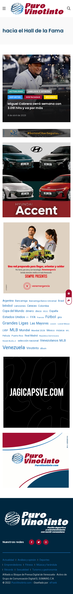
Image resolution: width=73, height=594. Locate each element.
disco (38, 311)
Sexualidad (23, 569)
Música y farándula (46, 564)
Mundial (24, 330)
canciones (20, 306)
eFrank (53, 582)
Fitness (29, 564)
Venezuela (14, 347)
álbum (43, 348)
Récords (51, 97)
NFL (67, 331)
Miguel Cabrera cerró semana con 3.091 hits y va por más (34, 106)
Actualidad (16, 91)
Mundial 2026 (38, 330)
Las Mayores (39, 323)
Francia (40, 317)
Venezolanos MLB (53, 340)
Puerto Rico (17, 335)
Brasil (61, 300)
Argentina (8, 300)
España (53, 311)
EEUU (45, 311)
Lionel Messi (64, 324)
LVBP (5, 330)
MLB (14, 330)
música (60, 330)
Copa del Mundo (13, 311)
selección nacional (28, 340)
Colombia (43, 305)
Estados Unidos (14, 317)
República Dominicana (49, 336)
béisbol (8, 306)
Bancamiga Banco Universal (43, 300)
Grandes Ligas (15, 323)
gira (60, 317)
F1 (27, 317)
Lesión (53, 324)
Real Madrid (31, 335)
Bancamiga (21, 300)
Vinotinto (32, 348)
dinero (30, 311)
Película (6, 335)
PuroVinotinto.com (22, 582)
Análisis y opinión (39, 91)
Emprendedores (13, 564)
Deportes (15, 97)
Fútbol (50, 317)
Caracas (32, 305)
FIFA (32, 317)
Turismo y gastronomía (44, 569)
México (51, 330)
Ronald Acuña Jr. (9, 341)
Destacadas (33, 97)
